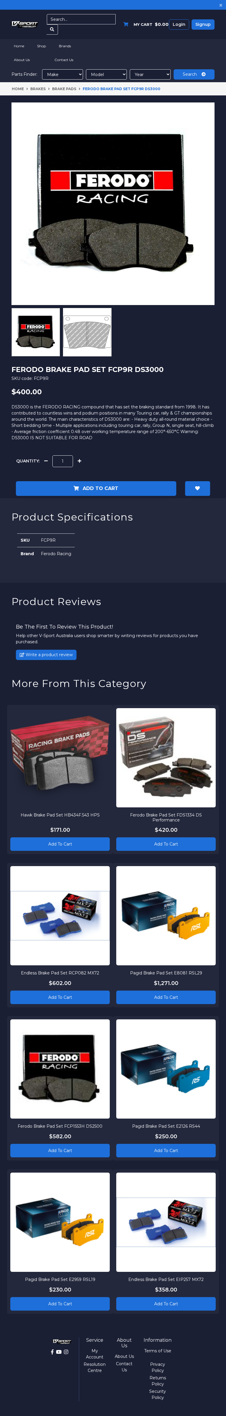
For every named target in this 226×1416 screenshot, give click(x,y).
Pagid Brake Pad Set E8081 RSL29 (166, 973)
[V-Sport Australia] (24, 24)
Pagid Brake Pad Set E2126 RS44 (166, 1126)
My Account (94, 1354)
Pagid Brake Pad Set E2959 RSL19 (60, 1279)
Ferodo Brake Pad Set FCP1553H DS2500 (60, 1126)
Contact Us (63, 60)
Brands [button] (65, 46)
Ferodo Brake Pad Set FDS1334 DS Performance (166, 817)
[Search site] (52, 29)
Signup (203, 24)
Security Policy (157, 1394)
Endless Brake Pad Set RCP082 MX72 (60, 973)
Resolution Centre (95, 1367)
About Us (22, 60)
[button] (197, 488)
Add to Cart (99, 488)
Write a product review (48, 654)
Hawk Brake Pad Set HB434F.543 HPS (60, 815)
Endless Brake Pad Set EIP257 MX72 (166, 1279)
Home (19, 46)
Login (179, 24)
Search (192, 74)
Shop (41, 46)
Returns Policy (157, 1381)
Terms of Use (157, 1350)
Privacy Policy (157, 1367)
